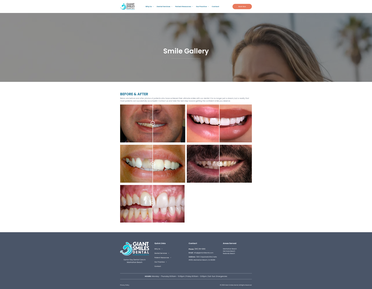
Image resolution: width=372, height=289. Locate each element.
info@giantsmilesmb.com (203, 253)
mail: (191, 253)
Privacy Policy (124, 285)
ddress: (193, 257)
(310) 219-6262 (199, 249)
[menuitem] (149, 6)
